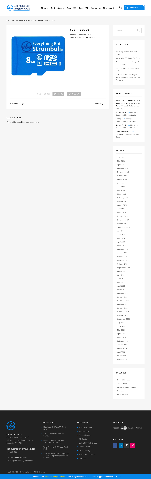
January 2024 (122, 216)
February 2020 (122, 341)
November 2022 (123, 260)
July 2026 (120, 157)
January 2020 (122, 345)
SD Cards (83, 439)
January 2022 (122, 297)
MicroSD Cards (85, 435)
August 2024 (122, 205)
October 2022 (122, 264)
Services (120, 391)
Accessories (84, 431)
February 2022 (122, 293)
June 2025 (121, 187)
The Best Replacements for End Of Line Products (27, 21)
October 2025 (122, 176)
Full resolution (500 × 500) (92, 37)
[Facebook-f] (115, 445)
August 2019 (122, 348)
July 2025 (120, 183)
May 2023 (121, 238)
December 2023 (123, 220)
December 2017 (123, 359)
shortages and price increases (56, 477)
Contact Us (96, 8)
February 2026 (122, 168)
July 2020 (120, 323)
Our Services (56, 8)
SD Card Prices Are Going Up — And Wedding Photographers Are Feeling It (128, 77)
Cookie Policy (84, 447)
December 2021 (123, 301)
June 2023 (121, 234)
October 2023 (122, 223)
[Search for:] (129, 30)
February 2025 (122, 198)
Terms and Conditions (87, 454)
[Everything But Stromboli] (18, 11)
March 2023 (121, 245)
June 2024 (121, 209)
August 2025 (122, 179)
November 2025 (123, 172)
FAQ (86, 8)
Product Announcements (126, 387)
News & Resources (124, 380)
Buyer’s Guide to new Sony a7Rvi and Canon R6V (54, 441)
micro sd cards (122, 394)
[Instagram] (132, 445)
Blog (81, 8)
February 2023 (122, 249)
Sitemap (82, 458)
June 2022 (121, 279)
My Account (108, 8)
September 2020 (123, 319)
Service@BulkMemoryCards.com (19, 461)
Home (8, 21)
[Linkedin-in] (121, 445)
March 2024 (121, 212)
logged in (20, 122)
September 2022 (123, 268)
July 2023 (120, 231)
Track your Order (85, 427)
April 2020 (121, 334)
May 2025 (121, 190)
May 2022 (121, 282)
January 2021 (122, 308)
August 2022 (122, 271)
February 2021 (122, 304)
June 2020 (121, 326)
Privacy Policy (84, 451)
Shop (43, 8)
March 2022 (121, 290)
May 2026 (121, 161)
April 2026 (121, 165)
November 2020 (123, 312)
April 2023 (121, 242)
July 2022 (120, 275)
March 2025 (121, 194)
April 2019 (121, 352)
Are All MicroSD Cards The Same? (128, 58)
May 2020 (121, 330)
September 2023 (123, 227)
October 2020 (122, 315)
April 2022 (121, 286)
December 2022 (123, 256)
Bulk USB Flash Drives (88, 443)
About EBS (71, 8)
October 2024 (122, 201)
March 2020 (121, 337)
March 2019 (121, 356)
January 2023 (122, 253)
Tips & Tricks (122, 383)
